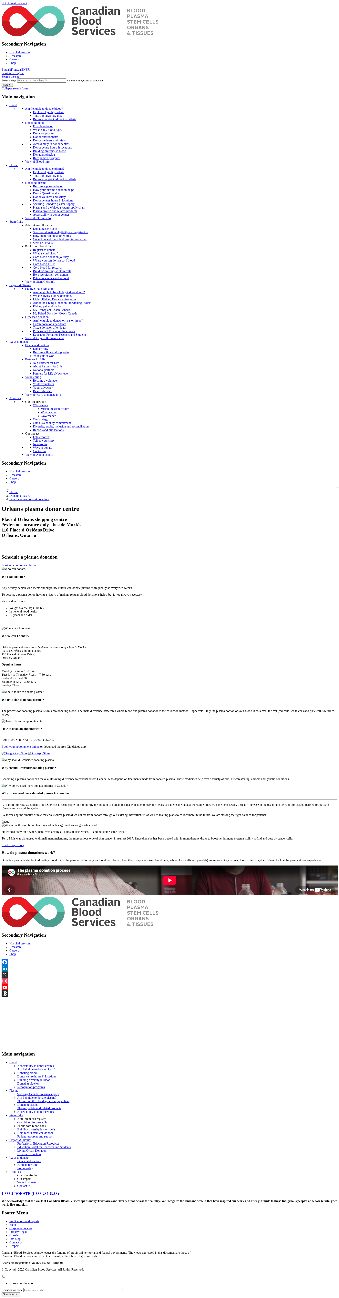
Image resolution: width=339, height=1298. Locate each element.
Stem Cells (16, 221)
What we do (48, 412)
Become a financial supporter (51, 352)
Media (13, 1224)
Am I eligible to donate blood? (44, 108)
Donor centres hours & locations (53, 200)
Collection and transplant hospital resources (60, 239)
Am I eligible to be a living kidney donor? (59, 292)
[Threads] (169, 993)
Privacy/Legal (18, 1231)
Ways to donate (18, 341)
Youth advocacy (43, 387)
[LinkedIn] (169, 968)
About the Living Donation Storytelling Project (62, 302)
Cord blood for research (47, 267)
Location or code (12, 1290)
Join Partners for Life (46, 363)
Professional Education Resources (54, 331)
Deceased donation (37, 317)
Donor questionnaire (45, 137)
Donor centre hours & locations (52, 147)
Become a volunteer (45, 380)
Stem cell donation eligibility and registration (60, 232)
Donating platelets (44, 154)
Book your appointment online (20, 746)
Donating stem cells (45, 228)
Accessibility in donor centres (51, 144)
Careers (14, 59)
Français (16, 69)
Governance (48, 415)
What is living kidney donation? (52, 295)
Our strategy (40, 419)
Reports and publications (48, 430)
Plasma (13, 165)
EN (23, 69)
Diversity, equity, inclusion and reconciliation (61, 426)
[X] (169, 975)
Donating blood (35, 122)
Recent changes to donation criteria (54, 119)
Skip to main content (14, 3)
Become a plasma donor (48, 186)
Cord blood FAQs (44, 264)
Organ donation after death (49, 324)
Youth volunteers (43, 384)
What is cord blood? (45, 253)
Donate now (40, 348)
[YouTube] (169, 987)
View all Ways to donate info (43, 394)
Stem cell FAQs (43, 242)
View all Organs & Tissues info (44, 338)
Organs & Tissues (20, 285)
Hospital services (19, 52)
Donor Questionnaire (46, 193)
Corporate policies (20, 1228)
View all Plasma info (38, 218)
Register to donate (44, 250)
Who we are (40, 405)
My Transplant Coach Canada (51, 310)
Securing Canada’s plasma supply (54, 204)
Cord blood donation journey (51, 257)
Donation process (44, 133)
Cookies (14, 1235)
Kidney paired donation (47, 306)
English (6, 69)
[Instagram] (169, 981)
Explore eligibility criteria (48, 112)
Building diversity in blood (49, 151)
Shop (12, 63)
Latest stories (41, 437)
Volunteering (33, 377)
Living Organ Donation (39, 288)
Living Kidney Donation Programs (54, 299)
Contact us (39, 451)
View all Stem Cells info (40, 281)
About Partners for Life (47, 366)
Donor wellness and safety (49, 140)
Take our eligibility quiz (47, 115)
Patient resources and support (51, 278)
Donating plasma (35, 182)
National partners (43, 370)
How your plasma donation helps (53, 189)
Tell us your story (44, 440)
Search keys (9, 80)
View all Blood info (37, 161)
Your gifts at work (44, 355)
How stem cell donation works (52, 235)
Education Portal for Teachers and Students (59, 334)
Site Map (15, 1239)
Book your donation (21, 1283)
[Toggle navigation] (337, 487)
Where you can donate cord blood (54, 260)
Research (15, 55)
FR (28, 69)
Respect (14, 1246)
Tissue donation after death (49, 327)
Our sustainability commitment (52, 423)
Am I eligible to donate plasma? (44, 168)
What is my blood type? (47, 129)
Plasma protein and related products (55, 211)
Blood (13, 105)
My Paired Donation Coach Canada (55, 313)
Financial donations (37, 345)
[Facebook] (169, 962)
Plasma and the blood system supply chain (59, 207)
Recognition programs (46, 158)
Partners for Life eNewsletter (51, 373)
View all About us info (39, 454)
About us (15, 398)
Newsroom (40, 444)
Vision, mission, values (55, 408)
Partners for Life (35, 359)
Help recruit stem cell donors (50, 274)
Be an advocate (42, 391)
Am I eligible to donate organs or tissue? (58, 320)
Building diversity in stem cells (52, 271)
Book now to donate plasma (19, 565)
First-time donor (43, 126)
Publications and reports (24, 1221)
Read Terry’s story (13, 845)
